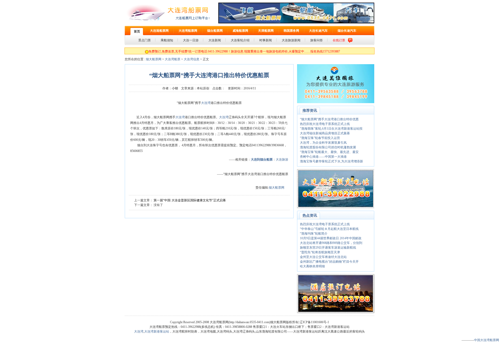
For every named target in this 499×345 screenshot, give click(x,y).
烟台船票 (266, 159)
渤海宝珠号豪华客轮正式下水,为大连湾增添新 (331, 161)
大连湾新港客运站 (156, 331)
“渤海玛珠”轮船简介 (313, 233)
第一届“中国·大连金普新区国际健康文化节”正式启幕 (190, 200)
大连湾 (206, 103)
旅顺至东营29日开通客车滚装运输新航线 (328, 247)
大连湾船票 (172, 59)
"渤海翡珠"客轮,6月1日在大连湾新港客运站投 (331, 128)
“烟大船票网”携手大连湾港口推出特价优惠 (329, 119)
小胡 (175, 88)
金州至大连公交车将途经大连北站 (323, 257)
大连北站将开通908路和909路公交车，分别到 (331, 243)
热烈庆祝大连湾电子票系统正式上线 (325, 124)
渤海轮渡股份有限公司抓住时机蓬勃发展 (328, 147)
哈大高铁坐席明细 (312, 266)
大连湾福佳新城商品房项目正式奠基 (325, 133)
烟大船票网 (153, 59)
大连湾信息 (191, 59)
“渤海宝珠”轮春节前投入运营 (320, 138)
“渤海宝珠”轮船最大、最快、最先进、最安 (329, 152)
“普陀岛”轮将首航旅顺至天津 (320, 252)
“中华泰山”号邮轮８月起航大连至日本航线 (329, 229)
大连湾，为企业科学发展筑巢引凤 (323, 142)
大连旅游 (282, 159)
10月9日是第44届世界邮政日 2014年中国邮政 (331, 238)
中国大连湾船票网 (486, 340)
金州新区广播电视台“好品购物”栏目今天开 (329, 261)
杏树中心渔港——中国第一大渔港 (323, 156)
